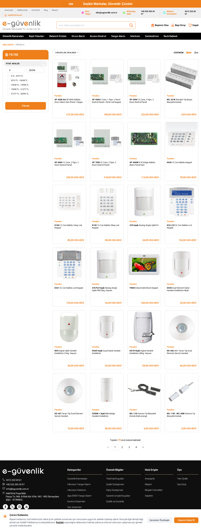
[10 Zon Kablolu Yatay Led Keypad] (69, 201)
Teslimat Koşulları (115, 478)
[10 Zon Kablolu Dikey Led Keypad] (106, 201)
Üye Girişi (181, 484)
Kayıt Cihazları (36, 36)
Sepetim (149, 496)
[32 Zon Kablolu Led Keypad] (69, 264)
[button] (65, 3)
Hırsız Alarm (78, 36)
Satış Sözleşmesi (114, 490)
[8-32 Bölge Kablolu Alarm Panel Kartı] (144, 138)
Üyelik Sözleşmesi (115, 484)
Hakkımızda (22, 10)
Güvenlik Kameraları (13, 36)
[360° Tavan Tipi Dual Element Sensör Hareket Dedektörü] (181, 327)
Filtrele (25, 106)
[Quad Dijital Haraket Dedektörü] (106, 327)
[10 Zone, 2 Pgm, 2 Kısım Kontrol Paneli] (144, 76)
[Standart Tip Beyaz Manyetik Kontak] (181, 76)
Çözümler (35, 10)
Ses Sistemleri (74, 507)
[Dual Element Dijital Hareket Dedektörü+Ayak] (181, 264)
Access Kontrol (98, 36)
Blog (46, 10)
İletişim (55, 10)
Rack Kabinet (170, 36)
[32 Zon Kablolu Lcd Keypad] (181, 201)
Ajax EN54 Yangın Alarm (79, 496)
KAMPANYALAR (15, 15)
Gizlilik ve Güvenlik (115, 501)
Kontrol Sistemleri (76, 501)
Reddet (60, 522)
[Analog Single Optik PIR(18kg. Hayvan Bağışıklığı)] (106, 264)
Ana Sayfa (8, 45)
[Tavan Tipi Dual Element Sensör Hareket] (69, 390)
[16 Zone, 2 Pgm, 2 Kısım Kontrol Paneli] (69, 138)
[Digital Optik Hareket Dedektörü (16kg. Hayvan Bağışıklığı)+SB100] (69, 327)
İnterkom (135, 36)
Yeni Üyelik (182, 478)
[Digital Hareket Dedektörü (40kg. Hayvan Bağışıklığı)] (144, 327)
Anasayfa (8, 10)
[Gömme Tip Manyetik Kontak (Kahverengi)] (144, 390)
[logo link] (22, 25)
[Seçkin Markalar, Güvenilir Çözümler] (100, 4)
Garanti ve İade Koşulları (118, 496)
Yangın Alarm (118, 36)
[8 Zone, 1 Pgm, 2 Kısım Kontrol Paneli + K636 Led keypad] (106, 76)
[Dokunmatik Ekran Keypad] (144, 264)
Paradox (58, 96)
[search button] (131, 25)
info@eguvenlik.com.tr (17, 489)
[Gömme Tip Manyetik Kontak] (181, 390)
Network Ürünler (58, 36)
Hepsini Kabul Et (186, 520)
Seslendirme (152, 36)
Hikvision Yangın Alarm (79, 484)
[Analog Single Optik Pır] (144, 201)
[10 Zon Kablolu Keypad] (181, 138)
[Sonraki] (143, 447)
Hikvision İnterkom (76, 490)
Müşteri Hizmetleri (154, 490)
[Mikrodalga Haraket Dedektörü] (106, 390)
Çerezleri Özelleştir (160, 520)
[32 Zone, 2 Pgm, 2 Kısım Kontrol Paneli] (106, 138)
